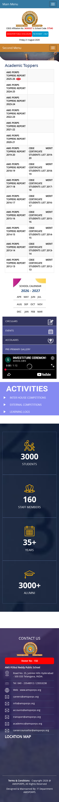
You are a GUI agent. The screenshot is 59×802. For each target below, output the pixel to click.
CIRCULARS (11, 321)
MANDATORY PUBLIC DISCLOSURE (19, 34)
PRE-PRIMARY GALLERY (17, 349)
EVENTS (9, 330)
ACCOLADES (12, 339)
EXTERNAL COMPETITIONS (25, 405)
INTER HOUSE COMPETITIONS (27, 397)
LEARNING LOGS (19, 412)
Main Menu (10, 4)
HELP (46, 34)
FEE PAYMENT (37, 34)
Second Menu (11, 48)
